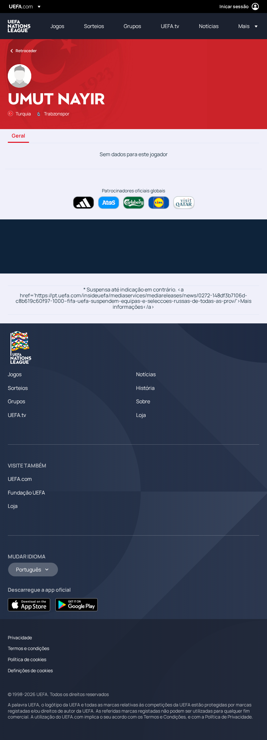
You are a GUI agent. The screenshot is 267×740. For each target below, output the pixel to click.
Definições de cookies (30, 670)
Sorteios (18, 388)
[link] (57, 26)
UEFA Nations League (19, 26)
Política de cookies (27, 659)
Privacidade (20, 637)
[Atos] (108, 202)
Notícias (146, 374)
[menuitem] (59, 26)
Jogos (14, 374)
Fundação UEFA (26, 492)
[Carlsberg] (133, 202)
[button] (246, 26)
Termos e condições (28, 648)
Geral (18, 136)
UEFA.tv (17, 415)
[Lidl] (158, 202)
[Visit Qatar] (183, 202)
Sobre (143, 401)
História (145, 388)
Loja (141, 415)
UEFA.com (20, 478)
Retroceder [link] (26, 50)
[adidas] (83, 202)
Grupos (16, 401)
